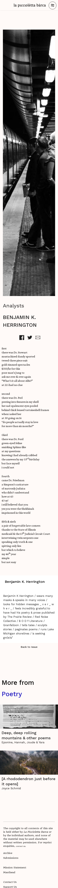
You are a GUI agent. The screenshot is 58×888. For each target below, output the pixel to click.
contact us (20, 846)
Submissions (10, 857)
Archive (7, 853)
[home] (30, 5)
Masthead (9, 872)
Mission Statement (14, 867)
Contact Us (10, 882)
